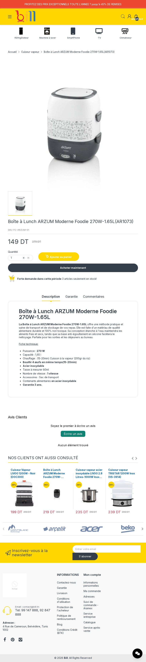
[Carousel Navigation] (134, 458)
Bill (66, 657)
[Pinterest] (13, 639)
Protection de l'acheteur (65, 609)
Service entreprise (90, 615)
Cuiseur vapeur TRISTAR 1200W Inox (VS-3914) (89, 473)
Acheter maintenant (73, 267)
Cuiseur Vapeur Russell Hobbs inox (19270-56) (120, 473)
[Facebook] (5, 639)
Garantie (62, 587)
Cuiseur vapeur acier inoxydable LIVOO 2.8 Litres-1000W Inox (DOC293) (56, 473)
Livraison (62, 593)
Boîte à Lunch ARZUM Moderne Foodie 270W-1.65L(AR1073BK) (21, 473)
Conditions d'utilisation (63, 600)
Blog (59, 624)
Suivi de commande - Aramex (91, 605)
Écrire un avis (73, 434)
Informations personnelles (91, 584)
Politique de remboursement (66, 617)
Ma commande (92, 591)
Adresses (89, 596)
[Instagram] (20, 639)
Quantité (13, 251)
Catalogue (90, 622)
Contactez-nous (66, 582)
